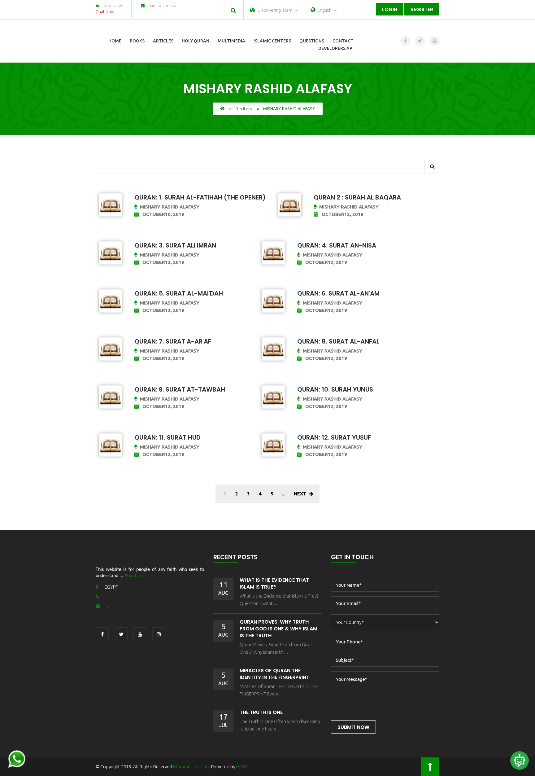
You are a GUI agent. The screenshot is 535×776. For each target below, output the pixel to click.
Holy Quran (195, 40)
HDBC (242, 766)
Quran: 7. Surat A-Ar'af (172, 341)
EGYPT (111, 587)
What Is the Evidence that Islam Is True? (274, 583)
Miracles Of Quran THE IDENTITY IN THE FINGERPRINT (274, 674)
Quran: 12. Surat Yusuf (334, 437)
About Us (133, 575)
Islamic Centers (272, 40)
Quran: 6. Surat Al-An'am (338, 293)
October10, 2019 (162, 214)
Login (389, 9)
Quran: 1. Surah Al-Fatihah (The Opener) (200, 197)
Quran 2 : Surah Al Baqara (357, 197)
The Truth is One (261, 712)
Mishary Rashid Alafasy (169, 206)
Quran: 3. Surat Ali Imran (175, 245)
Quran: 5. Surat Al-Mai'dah (178, 293)
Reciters (244, 108)
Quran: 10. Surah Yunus (335, 389)
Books (137, 40)
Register (422, 9)
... (283, 493)
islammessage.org (191, 766)
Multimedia (231, 40)
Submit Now (353, 727)
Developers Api (336, 48)
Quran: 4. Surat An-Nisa (336, 245)
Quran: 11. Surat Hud (167, 437)
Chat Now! (105, 11)
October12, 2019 (341, 214)
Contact (343, 40)
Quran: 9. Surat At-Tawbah (179, 389)
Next (300, 493)
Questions (311, 40)
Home (114, 40)
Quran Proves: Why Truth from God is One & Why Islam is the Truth (278, 628)
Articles (163, 40)
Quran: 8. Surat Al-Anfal (338, 341)
